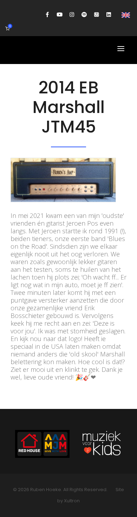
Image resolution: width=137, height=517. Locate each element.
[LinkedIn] (109, 15)
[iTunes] (96, 15)
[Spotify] (84, 15)
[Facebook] (47, 15)
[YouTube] (59, 15)
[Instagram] (72, 15)
